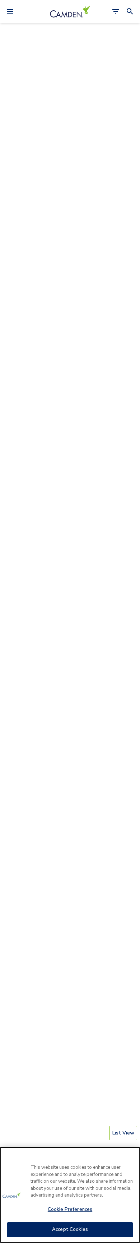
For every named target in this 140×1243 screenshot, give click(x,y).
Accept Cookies (70, 1229)
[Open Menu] (10, 11)
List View (123, 1132)
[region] (70, 1195)
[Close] (131, 1157)
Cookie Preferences (70, 1209)
